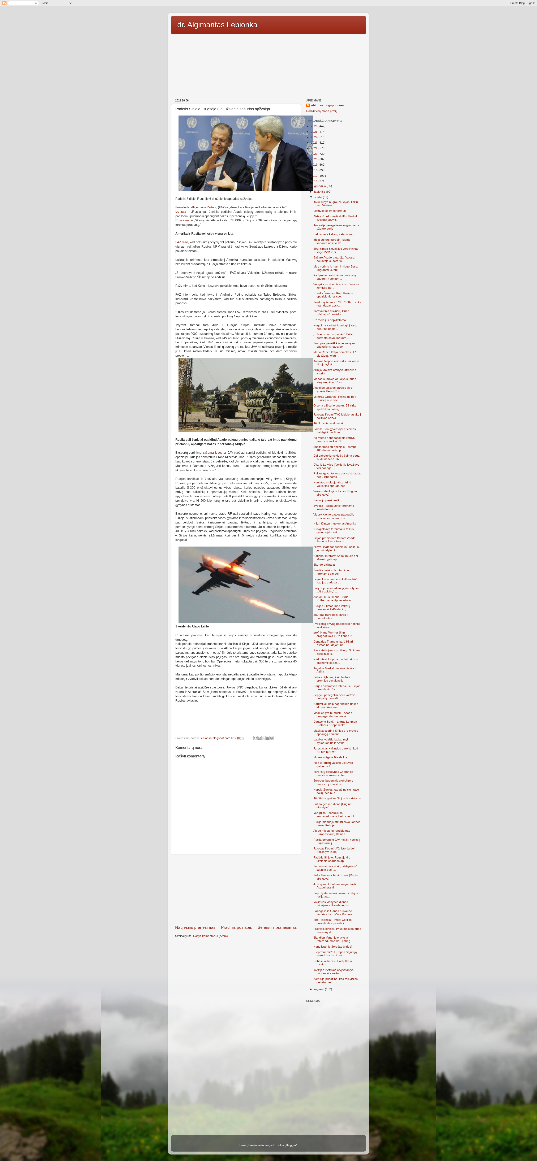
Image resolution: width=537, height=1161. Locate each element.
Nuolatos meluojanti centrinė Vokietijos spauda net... (332, 484)
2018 (314, 170)
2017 (314, 175)
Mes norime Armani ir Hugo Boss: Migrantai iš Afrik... (335, 268)
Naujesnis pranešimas (195, 927)
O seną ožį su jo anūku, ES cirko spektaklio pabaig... (334, 407)
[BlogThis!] (259, 738)
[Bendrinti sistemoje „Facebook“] (267, 738)
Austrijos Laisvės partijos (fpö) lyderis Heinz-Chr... (333, 389)
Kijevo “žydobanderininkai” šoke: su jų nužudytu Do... (336, 548)
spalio (318, 197)
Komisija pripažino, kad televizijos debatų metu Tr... (335, 980)
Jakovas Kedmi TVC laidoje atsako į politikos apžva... (337, 416)
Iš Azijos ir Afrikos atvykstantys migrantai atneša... (333, 971)
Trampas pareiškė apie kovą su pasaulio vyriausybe (334, 345)
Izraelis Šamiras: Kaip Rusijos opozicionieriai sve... (333, 295)
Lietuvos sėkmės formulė (330, 210)
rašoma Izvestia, (214, 452)
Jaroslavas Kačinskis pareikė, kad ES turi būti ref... (335, 750)
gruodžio (320, 186)
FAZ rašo (181, 242)
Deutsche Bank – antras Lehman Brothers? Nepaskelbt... (335, 723)
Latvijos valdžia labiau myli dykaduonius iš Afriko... (330, 741)
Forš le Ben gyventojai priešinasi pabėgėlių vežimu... (334, 430)
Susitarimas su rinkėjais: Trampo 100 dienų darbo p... (335, 448)
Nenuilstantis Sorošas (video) (332, 946)
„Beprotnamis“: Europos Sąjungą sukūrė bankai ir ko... (335, 954)
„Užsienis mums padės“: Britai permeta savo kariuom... (333, 336)
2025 (314, 131)
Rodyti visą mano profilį (321, 111)
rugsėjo (319, 989)
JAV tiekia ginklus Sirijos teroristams (337, 798)
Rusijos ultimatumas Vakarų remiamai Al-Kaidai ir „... (331, 607)
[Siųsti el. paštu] (255, 738)
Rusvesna (182, 220)
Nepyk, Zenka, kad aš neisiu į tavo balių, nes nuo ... (336, 791)
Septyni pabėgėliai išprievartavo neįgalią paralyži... (334, 696)
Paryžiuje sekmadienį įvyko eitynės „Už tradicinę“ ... (336, 590)
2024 (314, 137)
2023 (314, 142)
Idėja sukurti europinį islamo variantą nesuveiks (332, 241)
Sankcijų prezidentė (326, 500)
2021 (314, 153)
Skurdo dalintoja (324, 564)
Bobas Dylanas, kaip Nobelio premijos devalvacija (332, 679)
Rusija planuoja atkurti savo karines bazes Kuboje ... (336, 823)
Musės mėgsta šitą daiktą (330, 757)
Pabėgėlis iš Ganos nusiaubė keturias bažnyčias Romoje (332, 912)
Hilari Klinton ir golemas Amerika (334, 523)
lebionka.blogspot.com (327, 105)
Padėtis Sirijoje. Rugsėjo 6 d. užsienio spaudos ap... (332, 859)
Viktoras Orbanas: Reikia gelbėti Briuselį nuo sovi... (334, 398)
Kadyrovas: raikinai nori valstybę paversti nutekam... (334, 277)
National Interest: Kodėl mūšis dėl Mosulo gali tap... (335, 557)
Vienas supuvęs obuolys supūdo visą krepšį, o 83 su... (334, 380)
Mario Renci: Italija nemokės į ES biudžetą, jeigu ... (335, 354)
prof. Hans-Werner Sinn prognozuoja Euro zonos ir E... (335, 634)
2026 (314, 126)
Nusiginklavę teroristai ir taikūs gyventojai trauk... (333, 530)
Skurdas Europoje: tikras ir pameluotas (330, 616)
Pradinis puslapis (236, 927)
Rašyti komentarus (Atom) (210, 936)
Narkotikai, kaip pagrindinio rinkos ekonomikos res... (335, 661)
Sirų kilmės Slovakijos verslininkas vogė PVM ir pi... (335, 250)
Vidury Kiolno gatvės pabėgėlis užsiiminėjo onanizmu (333, 516)
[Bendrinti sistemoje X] (263, 738)
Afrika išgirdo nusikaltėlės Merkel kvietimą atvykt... (335, 218)
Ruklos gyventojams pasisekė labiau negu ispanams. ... (337, 475)
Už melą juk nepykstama (329, 320)
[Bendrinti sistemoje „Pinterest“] (271, 738)
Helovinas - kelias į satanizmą (333, 234)
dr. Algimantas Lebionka (217, 24)
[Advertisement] (268, 65)
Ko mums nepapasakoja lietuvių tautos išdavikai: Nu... (334, 439)
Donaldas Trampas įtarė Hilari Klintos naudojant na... (333, 643)
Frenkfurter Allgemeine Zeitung (196, 207)
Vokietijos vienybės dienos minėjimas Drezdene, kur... (332, 903)
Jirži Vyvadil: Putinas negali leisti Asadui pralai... (334, 886)
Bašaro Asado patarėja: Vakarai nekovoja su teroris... (334, 259)
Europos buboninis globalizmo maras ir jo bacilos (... (333, 782)
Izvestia (181, 211)
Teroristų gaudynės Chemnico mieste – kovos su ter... (333, 773)
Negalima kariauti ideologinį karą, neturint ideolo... (335, 327)
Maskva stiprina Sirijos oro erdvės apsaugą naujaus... (335, 732)
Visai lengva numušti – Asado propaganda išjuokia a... (332, 714)
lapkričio (320, 191)
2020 (314, 159)
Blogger (291, 1145)
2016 (314, 181)
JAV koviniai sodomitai (328, 423)
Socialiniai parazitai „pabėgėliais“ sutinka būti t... (335, 868)
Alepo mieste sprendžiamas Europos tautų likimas (331, 832)
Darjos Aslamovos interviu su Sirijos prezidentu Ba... (336, 687)
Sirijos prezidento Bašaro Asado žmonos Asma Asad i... (334, 539)
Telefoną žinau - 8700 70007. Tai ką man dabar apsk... (337, 304)
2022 (314, 148)
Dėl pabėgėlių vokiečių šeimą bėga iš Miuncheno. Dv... (336, 457)
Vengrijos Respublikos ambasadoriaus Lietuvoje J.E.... (335, 814)
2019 (314, 164)
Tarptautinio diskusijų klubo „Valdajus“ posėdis (331, 312)
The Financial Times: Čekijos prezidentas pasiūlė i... (332, 921)
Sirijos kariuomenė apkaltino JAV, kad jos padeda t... (335, 581)
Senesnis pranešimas (277, 927)
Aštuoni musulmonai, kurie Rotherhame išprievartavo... (333, 598)
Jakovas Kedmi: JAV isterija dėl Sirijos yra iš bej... (334, 850)
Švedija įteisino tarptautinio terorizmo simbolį (331, 572)
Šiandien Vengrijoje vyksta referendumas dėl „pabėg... (333, 939)
